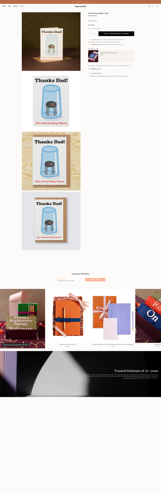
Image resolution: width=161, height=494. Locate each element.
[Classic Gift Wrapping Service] (93, 56)
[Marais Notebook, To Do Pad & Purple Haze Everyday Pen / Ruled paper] (112, 316)
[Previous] (3, 2)
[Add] (131, 59)
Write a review (95, 279)
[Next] (157, 2)
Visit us (141, 376)
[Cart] (157, 6)
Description (91, 25)
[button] (4, 6)
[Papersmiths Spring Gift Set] (67, 316)
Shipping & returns (96, 68)
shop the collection (128, 378)
